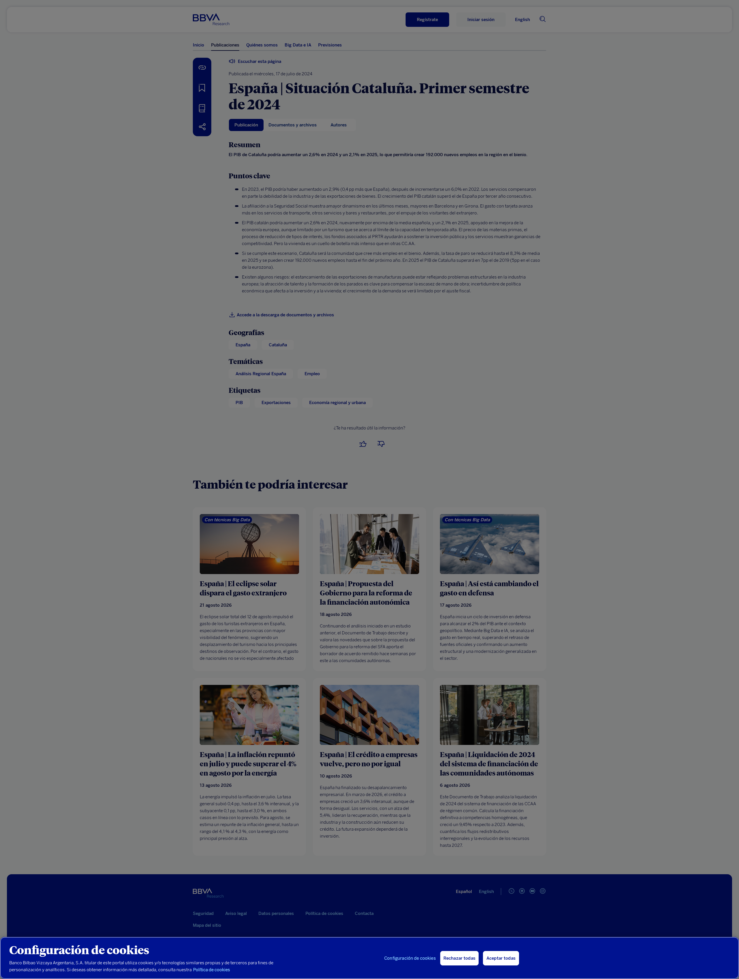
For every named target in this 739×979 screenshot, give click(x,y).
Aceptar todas (501, 958)
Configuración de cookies (410, 958)
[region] (369, 958)
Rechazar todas (459, 958)
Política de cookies (211, 969)
